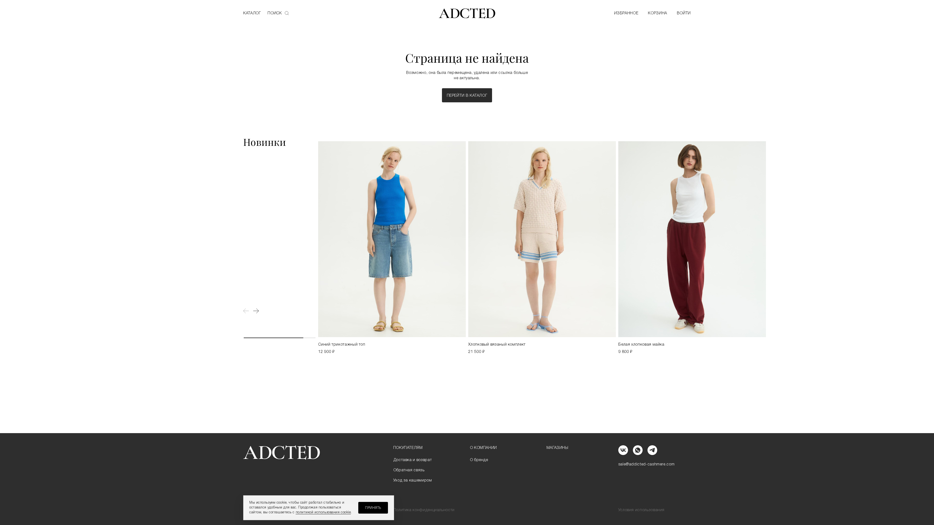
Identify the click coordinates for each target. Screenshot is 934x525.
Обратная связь (409, 470)
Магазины (557, 448)
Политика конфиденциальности (424, 510)
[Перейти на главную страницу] (467, 13)
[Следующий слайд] (256, 310)
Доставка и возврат (412, 460)
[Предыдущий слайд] (246, 310)
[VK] (623, 450)
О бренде (479, 460)
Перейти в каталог (467, 95)
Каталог (252, 13)
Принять (373, 508)
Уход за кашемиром (412, 480)
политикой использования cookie (323, 512)
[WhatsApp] (638, 450)
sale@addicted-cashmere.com (646, 464)
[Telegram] (652, 450)
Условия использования (641, 510)
